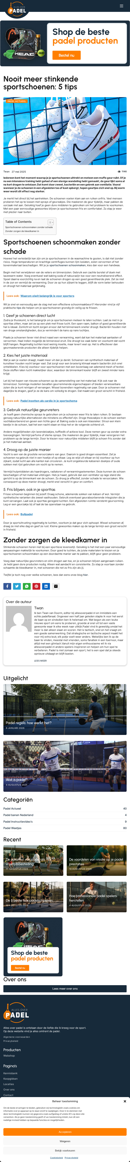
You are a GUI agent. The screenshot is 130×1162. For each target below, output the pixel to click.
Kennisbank (10, 1073)
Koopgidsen (10, 1078)
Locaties (8, 1084)
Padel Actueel (17, 101)
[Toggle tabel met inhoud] (49, 222)
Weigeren (65, 1141)
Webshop (9, 1055)
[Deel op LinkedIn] (46, 586)
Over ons (9, 1089)
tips (19, 307)
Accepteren (65, 1131)
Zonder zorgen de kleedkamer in (22, 231)
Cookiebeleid (56, 1157)
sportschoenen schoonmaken (67, 265)
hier (85, 574)
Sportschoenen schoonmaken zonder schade (29, 227)
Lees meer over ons (65, 988)
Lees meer (40, 660)
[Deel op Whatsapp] (27, 586)
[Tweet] (17, 586)
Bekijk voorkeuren (65, 1150)
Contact (8, 1095)
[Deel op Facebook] (7, 586)
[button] (125, 1101)
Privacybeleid (71, 1157)
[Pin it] (36, 586)
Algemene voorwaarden (16, 1037)
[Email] (56, 586)
